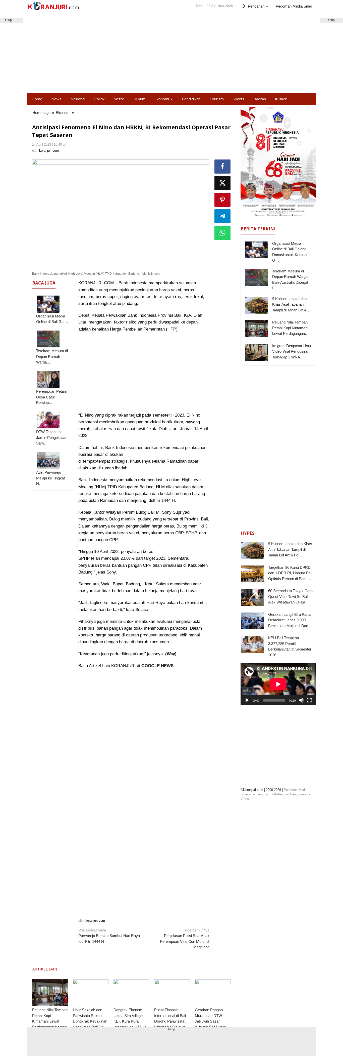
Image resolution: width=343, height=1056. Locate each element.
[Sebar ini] (222, 166)
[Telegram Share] (222, 216)
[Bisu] (301, 700)
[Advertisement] (171, 53)
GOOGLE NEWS (157, 665)
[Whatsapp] (222, 233)
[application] (278, 684)
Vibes (245, 798)
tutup (331, 20)
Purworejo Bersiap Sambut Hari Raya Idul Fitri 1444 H (109, 936)
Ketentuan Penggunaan (291, 794)
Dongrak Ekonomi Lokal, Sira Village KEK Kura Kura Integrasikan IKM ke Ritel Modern (129, 1021)
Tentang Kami (261, 794)
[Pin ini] (222, 200)
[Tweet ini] (222, 183)
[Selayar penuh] (309, 700)
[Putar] (247, 700)
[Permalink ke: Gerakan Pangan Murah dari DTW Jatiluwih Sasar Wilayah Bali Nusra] (213, 992)
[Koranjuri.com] (53, 6)
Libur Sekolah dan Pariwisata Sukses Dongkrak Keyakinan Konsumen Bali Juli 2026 (90, 1021)
